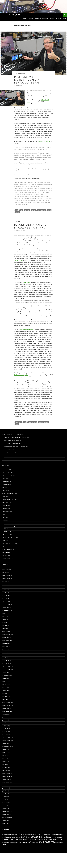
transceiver (25, 842)
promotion (39, 839)
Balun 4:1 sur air (10, 449)
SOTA (3, 842)
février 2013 (5, 696)
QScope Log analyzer (61, 18)
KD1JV (28, 837)
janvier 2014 (5, 663)
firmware (57, 834)
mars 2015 (5, 622)
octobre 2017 (5, 584)
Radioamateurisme (43, 422)
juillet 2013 (5, 681)
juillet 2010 (5, 788)
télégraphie (57, 842)
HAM (3, 837)
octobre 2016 (5, 587)
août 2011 (5, 749)
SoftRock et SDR (8, 532)
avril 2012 (5, 726)
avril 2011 (5, 761)
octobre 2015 (5, 607)
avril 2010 (5, 796)
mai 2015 (4, 616)
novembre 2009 (6, 811)
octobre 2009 (5, 814)
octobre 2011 (5, 743)
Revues (33, 210)
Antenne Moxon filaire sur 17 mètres (14, 456)
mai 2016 (4, 593)
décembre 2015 (6, 601)
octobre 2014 (5, 637)
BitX (5, 523)
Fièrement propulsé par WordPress (9, 851)
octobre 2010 (5, 779)
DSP (34, 834)
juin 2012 (4, 720)
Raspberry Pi (52, 839)
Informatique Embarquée (9, 499)
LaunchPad (59, 837)
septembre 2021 (6, 569)
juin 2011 (4, 755)
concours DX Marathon (44, 141)
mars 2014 (5, 658)
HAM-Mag (27, 282)
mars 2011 (5, 764)
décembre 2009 (6, 808)
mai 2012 (4, 723)
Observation (6, 484)
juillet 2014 (5, 646)
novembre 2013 (6, 669)
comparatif (18, 422)
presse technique (32, 422)
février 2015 (5, 625)
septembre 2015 (6, 610)
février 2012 (5, 731)
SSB (6, 842)
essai (17, 210)
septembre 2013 (6, 675)
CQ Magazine (6, 511)
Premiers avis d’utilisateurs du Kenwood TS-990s (26, 79)
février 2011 (5, 767)
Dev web (5, 496)
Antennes (5, 505)
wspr (62, 842)
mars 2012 (5, 729)
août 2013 (5, 678)
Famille (5, 490)
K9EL (21, 210)
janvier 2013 (5, 699)
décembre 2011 (6, 737)
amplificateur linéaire (7, 834)
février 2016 (5, 596)
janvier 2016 (5, 598)
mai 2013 (4, 687)
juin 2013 (4, 684)
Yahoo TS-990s (45, 100)
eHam (28, 102)
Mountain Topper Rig (9, 526)
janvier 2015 (5, 628)
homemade (15, 837)
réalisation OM (59, 839)
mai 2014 (4, 652)
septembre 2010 (6, 782)
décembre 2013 (6, 666)
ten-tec (10, 842)
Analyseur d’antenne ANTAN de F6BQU (14, 459)
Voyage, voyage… (6, 558)
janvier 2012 (5, 734)
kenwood (27, 210)
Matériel (22, 73)
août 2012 (5, 714)
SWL (4, 540)
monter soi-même (18, 839)
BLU (29, 834)
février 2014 (5, 661)
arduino (19, 834)
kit (41, 837)
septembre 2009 (6, 817)
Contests (5, 508)
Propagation (6, 534)
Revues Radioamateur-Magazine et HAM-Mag (30, 226)
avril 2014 (5, 655)
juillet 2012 (5, 717)
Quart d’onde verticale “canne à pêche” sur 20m (16, 437)
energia (52, 834)
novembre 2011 (6, 740)
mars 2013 (5, 693)
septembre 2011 (6, 746)
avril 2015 (5, 619)
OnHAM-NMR (18, 260)
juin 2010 (4, 791)
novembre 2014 (6, 634)
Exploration (6, 478)
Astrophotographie (8, 475)
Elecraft (48, 834)
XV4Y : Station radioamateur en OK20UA (12, 434)
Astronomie (5, 469)
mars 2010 (5, 799)
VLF (4, 546)
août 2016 (5, 590)
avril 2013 (5, 690)
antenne (14, 834)
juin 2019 (4, 581)
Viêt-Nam (4, 555)
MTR (31, 839)
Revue (17, 424)
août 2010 (5, 785)
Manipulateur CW (7, 839)
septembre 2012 (6, 711)
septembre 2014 (6, 640)
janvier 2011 (5, 770)
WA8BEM (17, 212)
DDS (32, 834)
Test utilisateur (41, 210)
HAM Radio (17, 73)
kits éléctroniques (49, 837)
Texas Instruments (16, 842)
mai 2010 (4, 794)
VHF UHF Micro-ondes (9, 543)
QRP (5, 529)
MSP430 (27, 839)
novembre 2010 (6, 776)
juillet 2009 (5, 823)
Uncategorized (6, 552)
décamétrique (42, 834)
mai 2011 (4, 758)
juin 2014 (4, 649)
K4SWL (23, 837)
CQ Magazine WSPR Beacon (41, 18)
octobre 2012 (5, 708)
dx (35, 834)
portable (35, 839)
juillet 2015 (5, 613)
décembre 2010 (6, 773)
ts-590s (44, 842)
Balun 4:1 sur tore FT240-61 (13, 443)
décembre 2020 (6, 575)
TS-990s (49, 210)
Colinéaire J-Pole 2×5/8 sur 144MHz (13, 452)
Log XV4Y (31, 18)
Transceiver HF (35, 842)
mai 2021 (4, 572)
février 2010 (5, 802)
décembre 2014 (6, 631)
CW (4, 514)
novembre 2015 (6, 604)
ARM (23, 834)
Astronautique (7, 472)
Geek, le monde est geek (8, 493)
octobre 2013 (5, 672)
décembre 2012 (6, 702)
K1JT (19, 837)
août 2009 (5, 820)
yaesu (4, 844)
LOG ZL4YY (24, 18)
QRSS (47, 839)
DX (4, 517)
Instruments (6, 481)
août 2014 (5, 643)
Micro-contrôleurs (7, 549)
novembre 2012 (6, 705)
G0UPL (62, 834)
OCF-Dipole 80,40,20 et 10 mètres (12, 440)
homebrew (8, 837)
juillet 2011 (5, 752)
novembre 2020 (6, 578)
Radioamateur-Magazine (26, 329)
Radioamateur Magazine (9, 537)
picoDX (52, 18)
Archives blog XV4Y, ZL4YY (11, 15)
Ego (3, 487)
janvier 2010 (5, 805)
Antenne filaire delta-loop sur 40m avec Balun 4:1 (17, 446)
